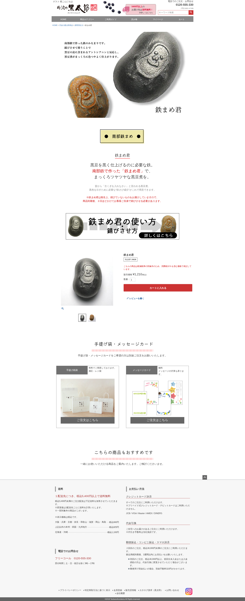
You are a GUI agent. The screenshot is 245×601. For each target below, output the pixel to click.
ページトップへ (204, 477)
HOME (63, 19)
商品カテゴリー (87, 19)
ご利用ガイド (111, 19)
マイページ (158, 19)
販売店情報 (130, 590)
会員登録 (118, 590)
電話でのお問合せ (68, 551)
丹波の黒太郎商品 (66, 25)
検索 (191, 12)
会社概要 (120, 593)
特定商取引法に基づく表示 (97, 590)
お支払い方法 (136, 489)
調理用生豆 (79, 25)
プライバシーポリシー (70, 590)
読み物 (134, 19)
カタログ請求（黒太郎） (151, 590)
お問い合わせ (172, 590)
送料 (60, 489)
